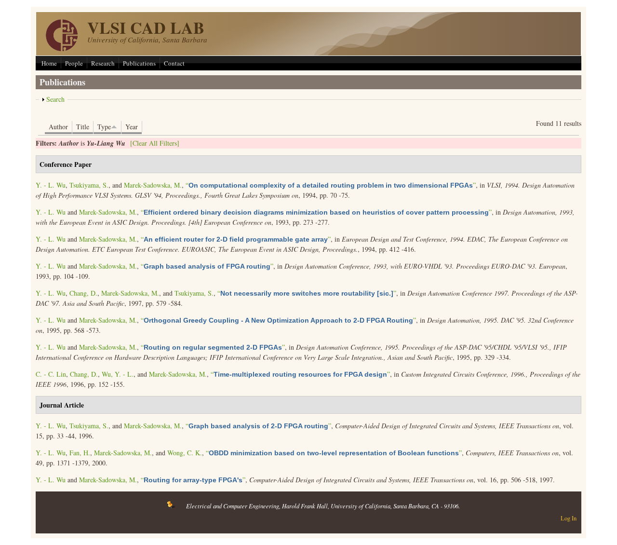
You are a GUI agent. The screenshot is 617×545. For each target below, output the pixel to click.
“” (331, 185)
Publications (139, 63)
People (74, 63)
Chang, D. (83, 293)
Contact (174, 63)
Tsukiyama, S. (88, 185)
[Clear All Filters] (154, 143)
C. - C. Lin (51, 374)
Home (49, 63)
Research (103, 63)
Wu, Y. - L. (118, 374)
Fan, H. (79, 452)
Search (55, 99)
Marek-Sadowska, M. (153, 185)
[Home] (62, 48)
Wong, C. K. (184, 452)
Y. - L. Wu (51, 185)
